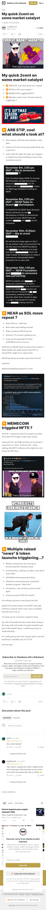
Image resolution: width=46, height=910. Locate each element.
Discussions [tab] (19, 803)
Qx (8, 738)
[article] (23, 815)
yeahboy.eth (11, 761)
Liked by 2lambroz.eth (15, 741)
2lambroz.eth (12, 27)
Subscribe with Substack (24, 874)
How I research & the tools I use (14, 815)
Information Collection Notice (30, 881)
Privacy (21, 894)
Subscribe (33, 3)
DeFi (3, 10)
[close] (39, 829)
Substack (12, 905)
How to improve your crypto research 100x (15, 810)
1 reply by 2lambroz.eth (17, 754)
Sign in (41, 3)
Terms (28, 894)
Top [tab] (4, 803)
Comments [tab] (7, 718)
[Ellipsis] (43, 738)
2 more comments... (9, 792)
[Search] (42, 803)
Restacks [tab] (16, 718)
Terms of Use (35, 879)
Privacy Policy (24, 883)
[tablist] (11, 718)
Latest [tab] (10, 803)
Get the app (34, 900)
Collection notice (38, 894)
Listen (41, 28)
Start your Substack (17, 900)
